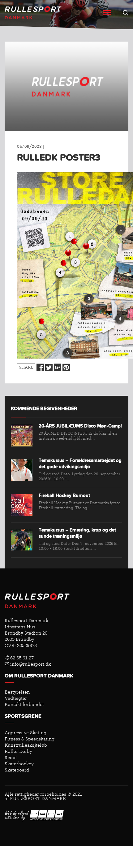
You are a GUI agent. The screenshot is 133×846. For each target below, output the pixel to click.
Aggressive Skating (25, 732)
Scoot (11, 757)
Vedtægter (16, 698)
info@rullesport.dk (30, 664)
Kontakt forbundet (24, 704)
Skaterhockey (19, 763)
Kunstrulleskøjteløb (26, 745)
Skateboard (17, 769)
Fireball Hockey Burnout (64, 495)
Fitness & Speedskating (29, 738)
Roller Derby (18, 751)
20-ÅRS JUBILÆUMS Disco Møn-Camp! (80, 426)
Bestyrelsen (17, 692)
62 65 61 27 (21, 657)
